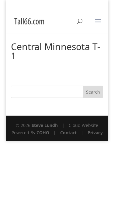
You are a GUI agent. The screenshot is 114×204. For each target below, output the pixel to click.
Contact (68, 132)
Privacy (95, 132)
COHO (42, 132)
